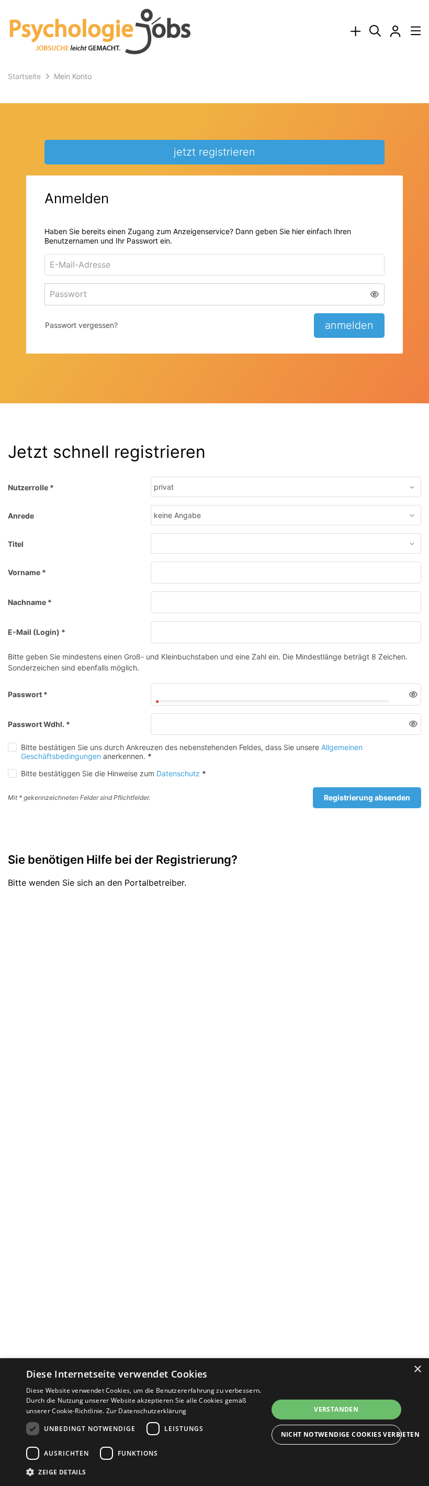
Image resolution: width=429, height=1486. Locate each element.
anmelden (349, 325)
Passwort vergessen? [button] (81, 325)
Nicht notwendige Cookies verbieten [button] (341, 1434)
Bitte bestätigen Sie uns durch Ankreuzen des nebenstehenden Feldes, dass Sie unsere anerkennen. (192, 752)
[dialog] (214, 1422)
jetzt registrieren (214, 152)
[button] (375, 294)
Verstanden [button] (336, 1409)
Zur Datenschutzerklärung (146, 1410)
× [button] (417, 1369)
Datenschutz (178, 773)
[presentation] (355, 31)
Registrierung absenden (367, 797)
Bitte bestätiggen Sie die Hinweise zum (113, 773)
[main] (214, 502)
